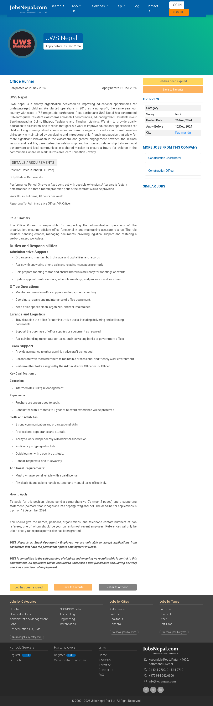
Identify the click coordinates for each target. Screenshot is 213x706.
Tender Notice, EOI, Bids (25, 629)
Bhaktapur (116, 619)
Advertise (105, 665)
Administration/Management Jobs (29, 621)
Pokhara (115, 624)
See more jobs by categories (27, 637)
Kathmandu (117, 609)
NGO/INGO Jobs (70, 609)
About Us (76, 8)
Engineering (67, 619)
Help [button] (119, 6)
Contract (165, 614)
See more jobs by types (174, 632)
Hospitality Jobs (20, 614)
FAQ (101, 674)
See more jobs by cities (124, 632)
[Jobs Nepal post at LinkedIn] (160, 690)
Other (163, 619)
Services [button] (99, 6)
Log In (176, 5)
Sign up (178, 12)
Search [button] (56, 6)
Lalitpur (114, 614)
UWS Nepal (61, 38)
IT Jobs (15, 609)
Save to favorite (73, 587)
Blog (136, 6)
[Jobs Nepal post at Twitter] (153, 690)
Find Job (15, 660)
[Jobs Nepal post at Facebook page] (146, 690)
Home (103, 655)
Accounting (67, 614)
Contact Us (152, 8)
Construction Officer (161, 170)
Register (20, 655)
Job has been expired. (29, 587)
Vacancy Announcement (70, 660)
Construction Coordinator (164, 158)
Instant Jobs (68, 624)
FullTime (165, 609)
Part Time (166, 624)
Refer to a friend (117, 587)
